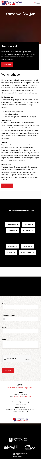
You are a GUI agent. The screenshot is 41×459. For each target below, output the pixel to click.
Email (4, 327)
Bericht (5, 339)
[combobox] (4, 319)
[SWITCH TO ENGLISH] (35, 3)
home (18, 440)
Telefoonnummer (9, 315)
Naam (5, 303)
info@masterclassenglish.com (22, 396)
